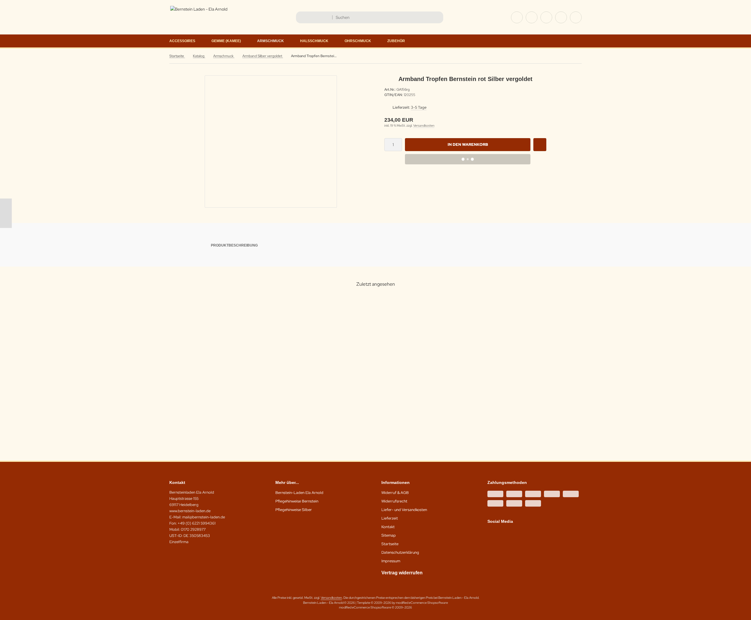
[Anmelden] (531, 17)
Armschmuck (270, 41)
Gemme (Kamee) (226, 41)
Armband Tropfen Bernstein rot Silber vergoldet (220, 398)
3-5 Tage (418, 107)
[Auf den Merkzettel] (540, 144)
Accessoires (182, 41)
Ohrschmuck (358, 41)
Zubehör (396, 41)
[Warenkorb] (561, 17)
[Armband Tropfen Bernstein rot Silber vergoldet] (220, 347)
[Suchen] (437, 17)
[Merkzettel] (546, 17)
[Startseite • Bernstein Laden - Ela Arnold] (198, 9)
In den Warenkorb (467, 144)
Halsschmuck (314, 41)
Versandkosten (423, 125)
